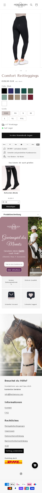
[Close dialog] (40, 218)
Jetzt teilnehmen (14, 270)
